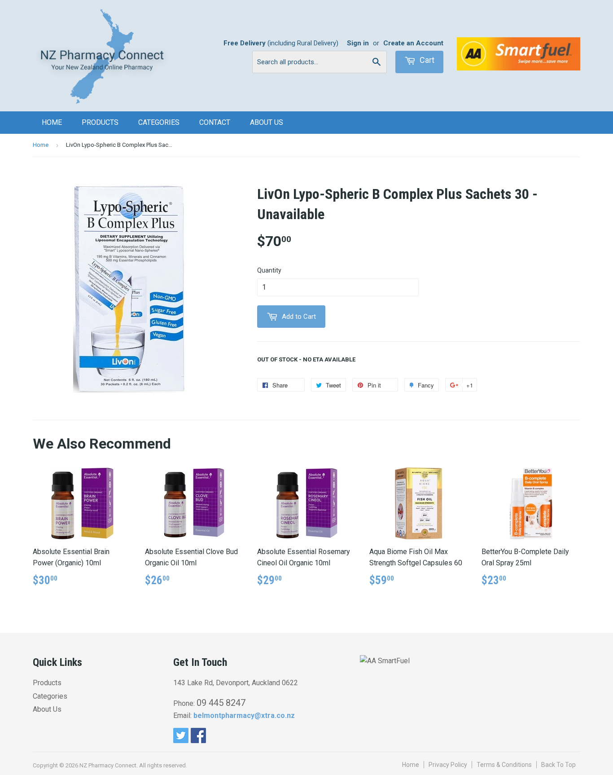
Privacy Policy (448, 764)
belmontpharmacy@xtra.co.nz (244, 715)
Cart (426, 60)
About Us (266, 122)
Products (100, 122)
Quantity (269, 270)
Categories (159, 122)
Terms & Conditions (504, 764)
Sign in (358, 43)
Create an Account (413, 43)
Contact (214, 122)
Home (52, 122)
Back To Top (558, 764)
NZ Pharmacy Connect (107, 765)
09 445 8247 (221, 702)
